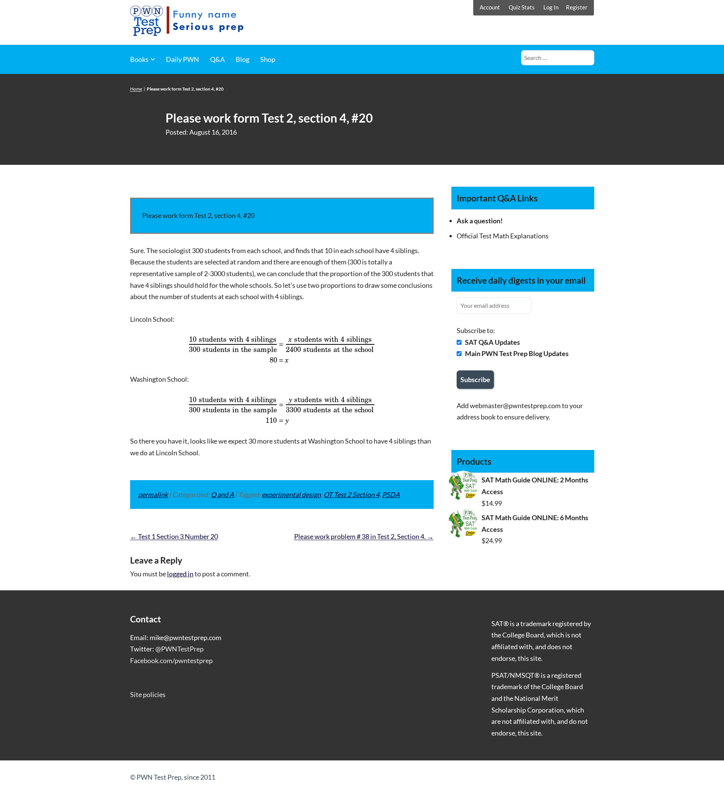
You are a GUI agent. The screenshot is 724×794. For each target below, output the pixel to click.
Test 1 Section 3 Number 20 (174, 536)
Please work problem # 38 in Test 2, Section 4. (364, 536)
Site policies (148, 694)
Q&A (217, 59)
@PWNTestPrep (179, 649)
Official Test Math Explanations (503, 236)
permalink (153, 494)
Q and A (222, 494)
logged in (180, 574)
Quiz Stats (522, 7)
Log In (550, 7)
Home (136, 89)
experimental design (291, 494)
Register (576, 7)
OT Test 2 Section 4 (351, 494)
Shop (267, 59)
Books (139, 59)
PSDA (391, 494)
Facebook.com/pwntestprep (171, 660)
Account (490, 7)
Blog (242, 59)
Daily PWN (182, 59)
